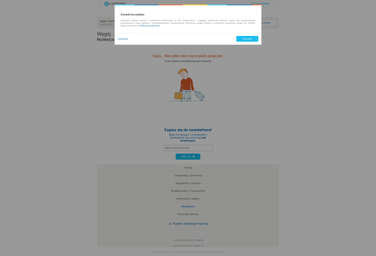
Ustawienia (123, 39)
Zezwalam (247, 39)
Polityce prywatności (150, 25)
